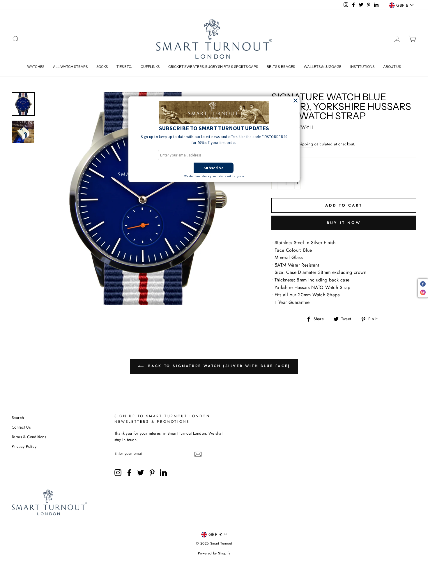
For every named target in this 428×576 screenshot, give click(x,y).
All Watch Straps (70, 66)
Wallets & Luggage (323, 66)
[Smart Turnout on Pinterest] (151, 472)
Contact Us (21, 427)
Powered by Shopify (214, 553)
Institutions (362, 66)
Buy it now (344, 223)
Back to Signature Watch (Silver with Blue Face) (218, 366)
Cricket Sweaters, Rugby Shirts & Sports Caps (213, 66)
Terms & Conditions (29, 437)
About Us (392, 66)
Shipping (305, 144)
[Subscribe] (198, 454)
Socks (102, 66)
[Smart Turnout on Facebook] (129, 472)
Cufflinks (150, 66)
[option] (145, 198)
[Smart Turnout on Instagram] (117, 472)
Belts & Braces (281, 66)
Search (18, 417)
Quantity (283, 170)
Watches (35, 66)
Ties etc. (124, 66)
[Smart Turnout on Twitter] (140, 472)
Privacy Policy (24, 446)
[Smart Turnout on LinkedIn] (163, 472)
